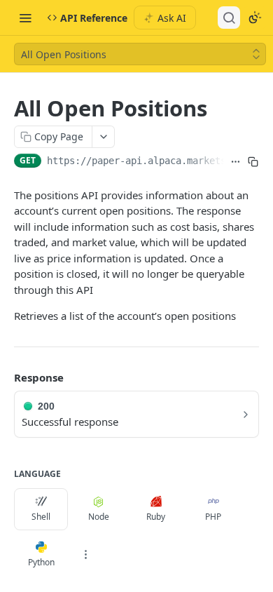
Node (98, 517)
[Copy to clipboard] (253, 162)
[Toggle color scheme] (255, 17)
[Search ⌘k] (229, 17)
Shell (40, 517)
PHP (213, 517)
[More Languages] (85, 554)
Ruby (155, 517)
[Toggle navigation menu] (25, 17)
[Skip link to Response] (4, 377)
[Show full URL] (235, 162)
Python (41, 562)
